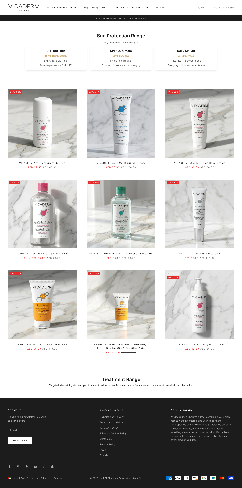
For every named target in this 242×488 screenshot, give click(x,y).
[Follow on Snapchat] (52, 466)
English (200, 7)
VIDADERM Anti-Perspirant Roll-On (42, 163)
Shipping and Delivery (112, 417)
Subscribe (20, 440)
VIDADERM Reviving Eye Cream (199, 253)
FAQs (103, 449)
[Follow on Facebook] (9, 466)
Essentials (162, 7)
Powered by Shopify (130, 478)
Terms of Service (109, 427)
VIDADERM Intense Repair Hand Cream (199, 163)
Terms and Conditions (111, 422)
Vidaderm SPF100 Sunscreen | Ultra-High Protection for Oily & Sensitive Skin (121, 346)
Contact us (106, 438)
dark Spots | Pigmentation (131, 7)
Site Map (104, 455)
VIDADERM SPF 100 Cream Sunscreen (42, 344)
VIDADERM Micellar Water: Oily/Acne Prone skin (121, 253)
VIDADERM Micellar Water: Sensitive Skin (42, 253)
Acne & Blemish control (62, 7)
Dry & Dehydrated (96, 7)
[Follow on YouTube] (35, 466)
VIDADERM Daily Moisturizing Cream (121, 163)
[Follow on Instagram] (18, 466)
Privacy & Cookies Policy (113, 433)
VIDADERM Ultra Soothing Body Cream (199, 344)
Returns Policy (107, 444)
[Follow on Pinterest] (26, 466)
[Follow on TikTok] (43, 466)
